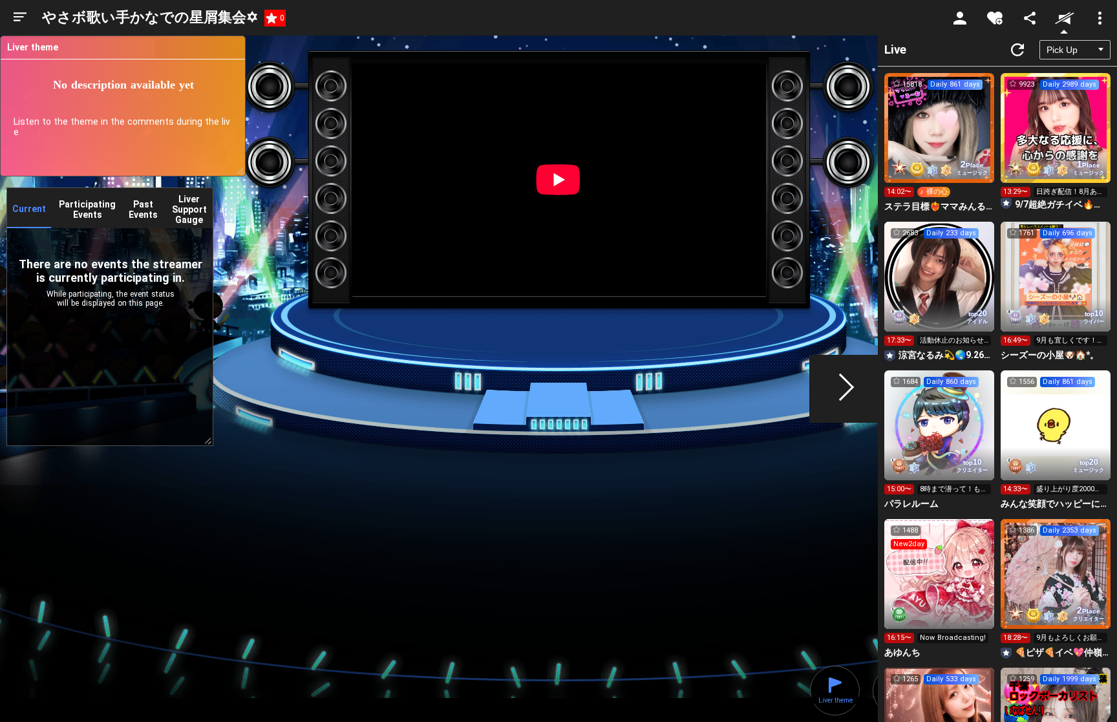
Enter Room (940, 139)
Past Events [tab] (143, 209)
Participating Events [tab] (87, 209)
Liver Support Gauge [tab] (189, 209)
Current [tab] (29, 209)
